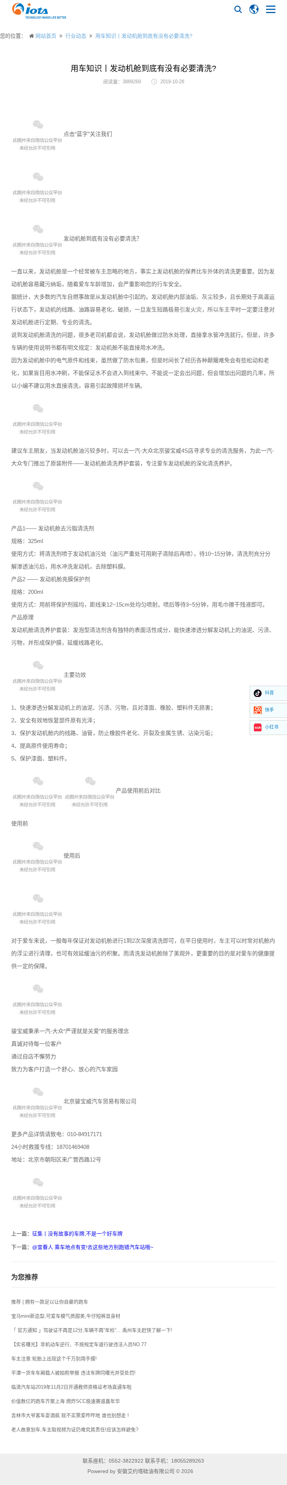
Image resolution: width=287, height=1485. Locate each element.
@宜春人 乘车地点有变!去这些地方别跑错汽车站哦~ (92, 1247)
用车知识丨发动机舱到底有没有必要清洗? (143, 36)
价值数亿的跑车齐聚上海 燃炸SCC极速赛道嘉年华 (65, 1401)
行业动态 (75, 36)
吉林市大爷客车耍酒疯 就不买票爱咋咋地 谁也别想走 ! (70, 1415)
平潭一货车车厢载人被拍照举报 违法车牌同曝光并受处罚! (73, 1373)
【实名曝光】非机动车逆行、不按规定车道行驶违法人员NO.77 (78, 1344)
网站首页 (46, 36)
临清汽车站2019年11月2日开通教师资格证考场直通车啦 (71, 1387)
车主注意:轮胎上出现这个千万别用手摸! (54, 1358)
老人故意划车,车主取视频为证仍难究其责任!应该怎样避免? (74, 1429)
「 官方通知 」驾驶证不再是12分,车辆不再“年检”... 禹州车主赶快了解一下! (91, 1330)
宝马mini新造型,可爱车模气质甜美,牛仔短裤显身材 (65, 1316)
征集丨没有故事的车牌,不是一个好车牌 (77, 1234)
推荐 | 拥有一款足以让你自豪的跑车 (49, 1302)
